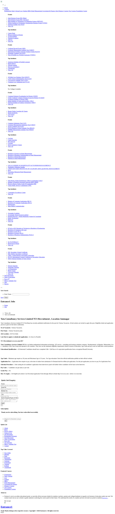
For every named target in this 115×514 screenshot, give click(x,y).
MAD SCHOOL (13, 113)
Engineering (8, 11)
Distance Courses (63, 11)
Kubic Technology (13, 218)
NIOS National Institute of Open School (19, 258)
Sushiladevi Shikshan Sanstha (16, 167)
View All (10, 26)
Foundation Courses (10, 489)
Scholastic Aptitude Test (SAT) (16, 53)
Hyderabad (7, 462)
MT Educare (11, 141)
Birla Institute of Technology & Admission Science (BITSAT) (25, 21)
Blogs (6, 429)
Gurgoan (6, 461)
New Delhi (7, 453)
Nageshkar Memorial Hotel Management (19, 172)
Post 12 (7, 279)
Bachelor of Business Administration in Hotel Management (24, 155)
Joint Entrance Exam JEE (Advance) (18, 20)
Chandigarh (7, 467)
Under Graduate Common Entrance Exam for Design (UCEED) (26, 98)
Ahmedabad (7, 459)
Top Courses (72, 11)
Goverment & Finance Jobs (50, 11)
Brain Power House (13, 243)
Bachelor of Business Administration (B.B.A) (21, 235)
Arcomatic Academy (14, 213)
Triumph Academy (13, 38)
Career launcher (12, 140)
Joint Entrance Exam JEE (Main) (17, 18)
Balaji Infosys (12, 63)
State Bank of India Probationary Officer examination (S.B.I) (25, 180)
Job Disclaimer (8, 434)
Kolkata (6, 466)
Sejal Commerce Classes (15, 145)
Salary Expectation (9, 277)
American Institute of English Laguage (19, 62)
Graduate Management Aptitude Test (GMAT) (21, 50)
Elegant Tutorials (13, 266)
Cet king (10, 143)
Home (6, 8)
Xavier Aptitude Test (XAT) (16, 126)
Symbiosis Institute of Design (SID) (18, 99)
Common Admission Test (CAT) (17, 123)
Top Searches (8, 442)
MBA (29, 11)
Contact (6, 446)
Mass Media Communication (16, 206)
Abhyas (10, 40)
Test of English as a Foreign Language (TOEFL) (22, 55)
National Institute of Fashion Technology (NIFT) (22, 102)
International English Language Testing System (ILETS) (24, 51)
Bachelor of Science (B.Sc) (15, 233)
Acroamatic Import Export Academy (18, 215)
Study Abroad (16, 11)
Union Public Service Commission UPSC (20, 185)
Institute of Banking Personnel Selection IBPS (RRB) (23, 182)
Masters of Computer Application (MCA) (19, 201)
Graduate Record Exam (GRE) (17, 48)
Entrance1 (6, 506)
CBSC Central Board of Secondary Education (21, 255)
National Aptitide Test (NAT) (16, 24)
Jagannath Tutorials (13, 267)
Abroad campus (12, 65)
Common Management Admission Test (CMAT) (21, 125)
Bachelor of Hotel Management (17, 157)
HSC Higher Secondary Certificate (18, 254)
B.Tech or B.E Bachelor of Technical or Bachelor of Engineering (26, 228)
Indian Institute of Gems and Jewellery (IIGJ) (21, 101)
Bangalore (7, 458)
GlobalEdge (11, 68)
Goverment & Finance (10, 484)
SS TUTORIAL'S (13, 242)
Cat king (10, 138)
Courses (6, 9)
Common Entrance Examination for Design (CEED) (23, 96)
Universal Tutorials (13, 272)
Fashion (25, 11)
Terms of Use (8, 433)
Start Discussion (8, 275)
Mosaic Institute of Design (15, 35)
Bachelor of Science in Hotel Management (20, 153)
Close (6, 297)
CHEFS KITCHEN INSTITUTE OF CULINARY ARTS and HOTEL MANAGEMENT (34, 168)
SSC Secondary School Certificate (17, 252)
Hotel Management (36, 11)
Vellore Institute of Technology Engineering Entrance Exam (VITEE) (27, 23)
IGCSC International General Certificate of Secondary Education (26, 257)
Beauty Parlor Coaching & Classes (18, 111)
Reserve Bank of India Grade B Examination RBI (22, 184)
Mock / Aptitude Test (10, 281)
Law (21, 11)
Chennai (6, 464)
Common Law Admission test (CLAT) (19, 82)
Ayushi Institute (12, 36)
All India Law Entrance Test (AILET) (18, 77)
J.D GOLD (11, 114)
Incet (9, 170)
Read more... (105, 498)
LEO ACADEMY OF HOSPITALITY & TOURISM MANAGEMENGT (29, 165)
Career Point (11, 33)
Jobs (5, 282)
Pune (5, 456)
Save (2, 297)
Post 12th (7, 441)
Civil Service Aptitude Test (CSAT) (18, 80)
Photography (11, 204)
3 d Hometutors (12, 269)
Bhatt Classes (12, 270)
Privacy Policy (8, 431)
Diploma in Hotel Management (17, 158)
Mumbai (6, 454)
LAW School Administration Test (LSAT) (20, 79)
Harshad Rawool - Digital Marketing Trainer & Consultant (24, 216)
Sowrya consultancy (13, 67)
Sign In (6, 284)
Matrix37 (10, 220)
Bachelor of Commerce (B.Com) (17, 230)
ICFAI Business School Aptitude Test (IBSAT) (21, 128)
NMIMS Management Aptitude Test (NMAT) (21, 130)
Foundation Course (81, 11)
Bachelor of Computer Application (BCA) (20, 203)
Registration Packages (10, 436)
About (6, 428)
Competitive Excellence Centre (17, 192)
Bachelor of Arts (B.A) (14, 231)
